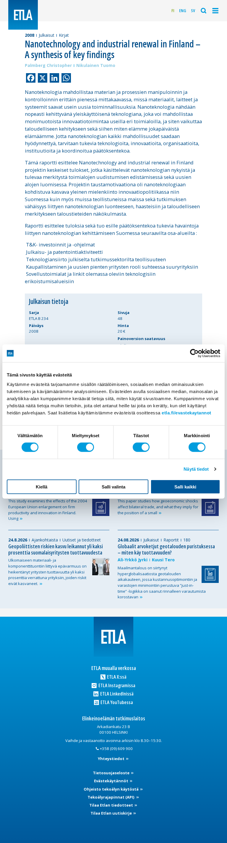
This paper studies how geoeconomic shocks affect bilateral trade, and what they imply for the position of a (158, 506)
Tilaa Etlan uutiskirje (111, 813)
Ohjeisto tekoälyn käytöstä (112, 789)
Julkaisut (46, 35)
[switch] (85, 447)
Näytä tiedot (196, 469)
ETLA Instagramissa (116, 685)
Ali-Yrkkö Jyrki (132, 559)
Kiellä (41, 486)
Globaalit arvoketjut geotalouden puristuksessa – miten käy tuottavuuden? (166, 549)
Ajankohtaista (45, 540)
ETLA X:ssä (116, 676)
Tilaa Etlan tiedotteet (111, 805)
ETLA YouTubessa (116, 702)
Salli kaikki (185, 486)
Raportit (171, 540)
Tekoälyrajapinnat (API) (111, 797)
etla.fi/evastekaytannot (186, 412)
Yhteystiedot (111, 758)
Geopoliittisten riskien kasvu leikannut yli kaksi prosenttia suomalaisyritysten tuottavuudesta (55, 549)
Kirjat (64, 35)
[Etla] (23, 15)
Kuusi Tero (163, 559)
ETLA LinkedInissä (116, 693)
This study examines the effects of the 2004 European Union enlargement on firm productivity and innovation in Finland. (47, 509)
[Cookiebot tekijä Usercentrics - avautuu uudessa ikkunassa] (194, 353)
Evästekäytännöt (111, 780)
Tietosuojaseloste (111, 772)
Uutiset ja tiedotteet (81, 540)
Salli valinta (113, 486)
